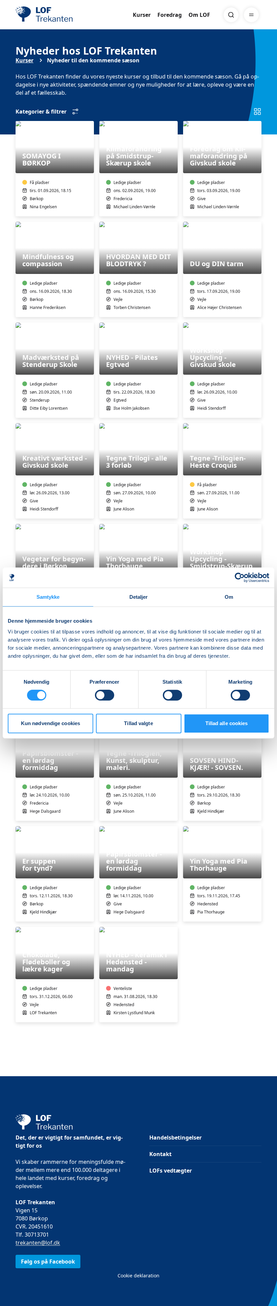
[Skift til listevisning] (257, 111)
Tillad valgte (138, 723)
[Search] (231, 14)
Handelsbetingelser (175, 1137)
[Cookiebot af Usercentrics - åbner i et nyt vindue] (239, 577)
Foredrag (169, 15)
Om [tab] (229, 597)
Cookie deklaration (138, 1275)
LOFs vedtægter (170, 1170)
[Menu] (251, 14)
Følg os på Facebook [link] (48, 1261)
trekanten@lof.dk (38, 1242)
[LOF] (65, 15)
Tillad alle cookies (226, 723)
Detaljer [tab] (138, 597)
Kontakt (160, 1154)
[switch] (104, 695)
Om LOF (199, 15)
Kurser (142, 15)
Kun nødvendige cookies (50, 723)
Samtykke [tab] (48, 597)
